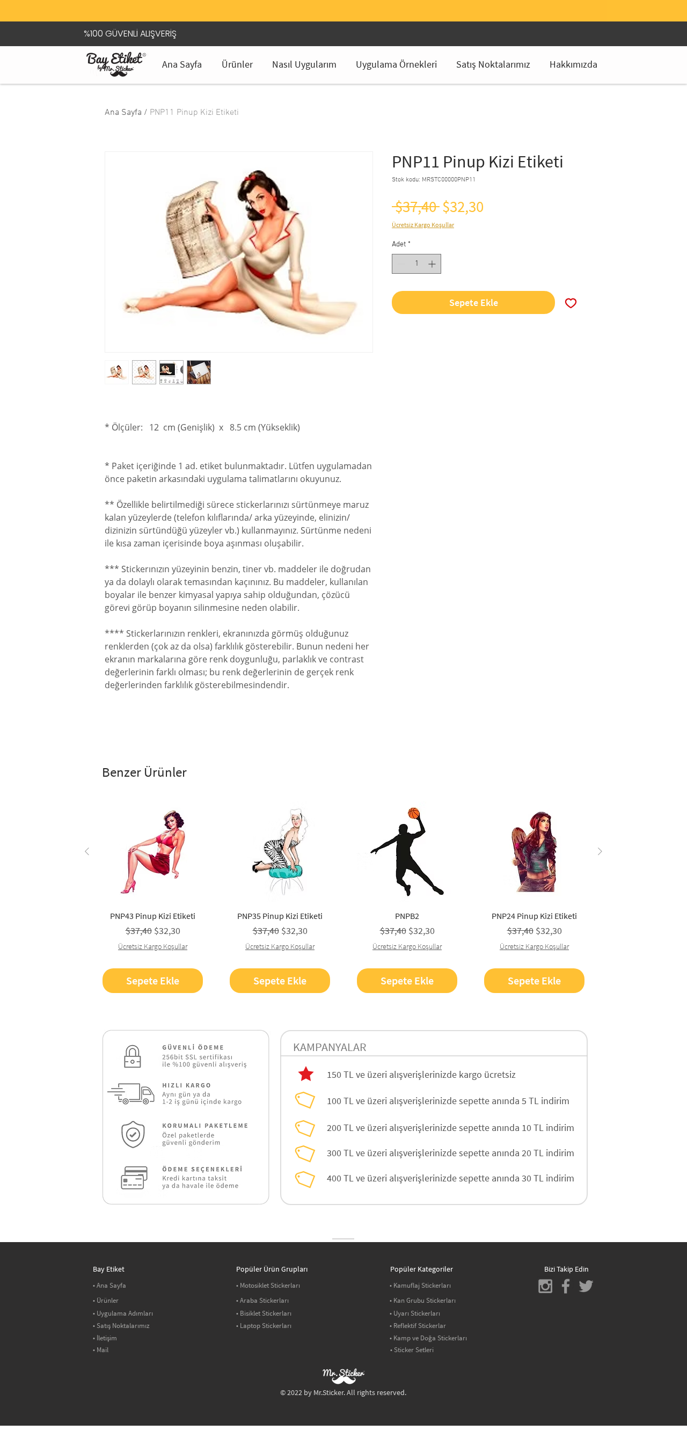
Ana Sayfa (123, 112)
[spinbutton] (416, 263)
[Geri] (106, 13)
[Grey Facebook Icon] (565, 1286)
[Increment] (433, 263)
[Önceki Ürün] (87, 851)
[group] (343, 897)
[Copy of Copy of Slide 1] (357, 2)
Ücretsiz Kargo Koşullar (423, 225)
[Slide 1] (330, 2)
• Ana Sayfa (109, 1285)
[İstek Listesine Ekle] (570, 302)
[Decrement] (400, 263)
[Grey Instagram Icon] (545, 1286)
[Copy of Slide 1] (343, 2)
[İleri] (580, 13)
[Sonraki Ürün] (600, 851)
